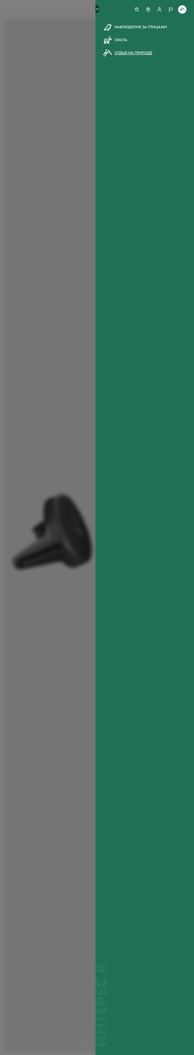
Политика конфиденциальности (129, 95)
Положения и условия (137, 91)
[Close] (182, 24)
